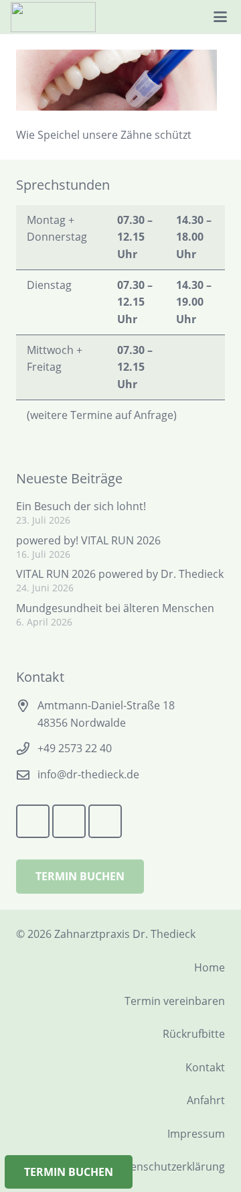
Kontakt (205, 1067)
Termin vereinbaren (175, 1001)
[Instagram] (171, 17)
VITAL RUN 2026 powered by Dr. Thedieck (120, 574)
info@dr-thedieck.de (88, 774)
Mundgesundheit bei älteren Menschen (115, 608)
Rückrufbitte (194, 1033)
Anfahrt (206, 1100)
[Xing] (147, 17)
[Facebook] (122, 17)
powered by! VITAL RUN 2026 (88, 540)
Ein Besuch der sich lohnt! (81, 506)
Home (209, 967)
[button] (220, 16)
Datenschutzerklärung (168, 1166)
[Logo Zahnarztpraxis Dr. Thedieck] (53, 17)
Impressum (196, 1133)
